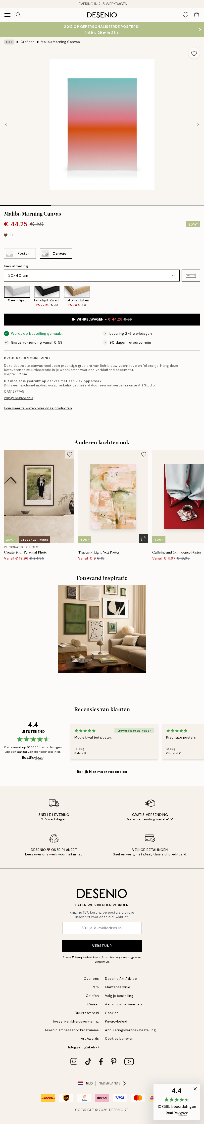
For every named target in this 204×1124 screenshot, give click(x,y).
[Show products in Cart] (196, 15)
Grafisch (28, 42)
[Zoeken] (18, 15)
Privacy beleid (82, 957)
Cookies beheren (119, 1038)
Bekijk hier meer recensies (102, 771)
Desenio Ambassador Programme (71, 1030)
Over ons (91, 979)
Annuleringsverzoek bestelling (130, 1030)
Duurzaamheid (87, 1013)
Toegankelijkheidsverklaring (75, 1021)
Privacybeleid (116, 1021)
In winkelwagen (102, 319)
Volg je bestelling (119, 996)
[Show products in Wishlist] (185, 15)
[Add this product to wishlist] (194, 53)
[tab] (25, 204)
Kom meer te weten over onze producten (38, 408)
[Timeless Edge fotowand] (102, 629)
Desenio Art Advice (121, 979)
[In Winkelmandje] (143, 538)
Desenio (116, 1110)
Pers (95, 987)
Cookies (112, 1013)
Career (93, 1004)
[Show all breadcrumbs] (9, 42)
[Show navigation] (7, 15)
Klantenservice (117, 987)
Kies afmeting (16, 266)
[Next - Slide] (198, 124)
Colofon (92, 996)
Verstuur (102, 945)
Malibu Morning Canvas (60, 42)
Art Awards (90, 1038)
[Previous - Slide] (6, 124)
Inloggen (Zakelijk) (83, 1047)
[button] (191, 275)
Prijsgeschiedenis (18, 398)
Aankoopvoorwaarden (123, 1004)
